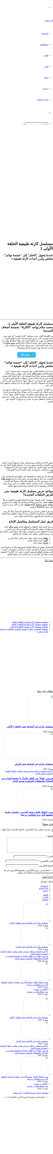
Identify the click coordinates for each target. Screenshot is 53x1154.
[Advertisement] (26, 157)
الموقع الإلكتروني (46, 866)
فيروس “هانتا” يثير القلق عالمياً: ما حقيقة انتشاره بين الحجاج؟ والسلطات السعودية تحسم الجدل (27, 779)
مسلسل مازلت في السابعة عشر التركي (34, 764)
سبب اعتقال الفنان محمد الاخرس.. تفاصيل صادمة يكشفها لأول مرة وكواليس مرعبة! (29, 813)
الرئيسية (44, 33)
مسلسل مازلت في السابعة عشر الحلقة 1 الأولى (30, 726)
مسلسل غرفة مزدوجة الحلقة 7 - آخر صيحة (30, 1093)
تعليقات (45, 900)
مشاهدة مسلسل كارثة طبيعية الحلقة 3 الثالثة (30, 624)
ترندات (45, 88)
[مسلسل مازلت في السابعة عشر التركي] (29, 759)
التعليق (49, 836)
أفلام (46, 55)
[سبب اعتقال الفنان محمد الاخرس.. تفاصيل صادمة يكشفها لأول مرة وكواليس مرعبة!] (34, 807)
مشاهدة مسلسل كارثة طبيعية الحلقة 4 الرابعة (29, 627)
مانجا (46, 77)
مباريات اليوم (42, 99)
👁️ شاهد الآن (26, 355)
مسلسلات (44, 44)
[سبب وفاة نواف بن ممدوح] (41, 989)
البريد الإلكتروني (46, 861)
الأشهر (45, 895)
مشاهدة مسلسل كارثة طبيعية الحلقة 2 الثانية (30, 622)
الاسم (50, 856)
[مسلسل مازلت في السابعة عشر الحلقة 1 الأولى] (40, 722)
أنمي (46, 66)
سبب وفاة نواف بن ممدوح (37, 992)
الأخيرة (45, 897)
